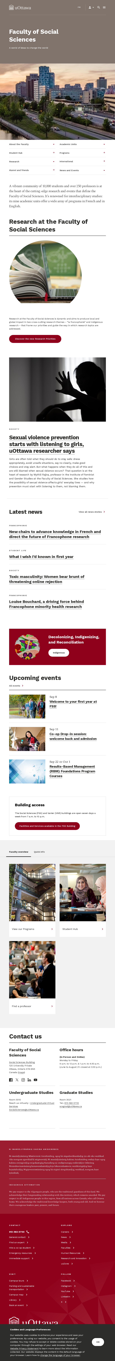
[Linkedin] (29, 1079)
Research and (73, 1258)
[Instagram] (23, 1080)
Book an (16, 1305)
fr (79, 7)
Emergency (20, 1253)
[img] (20, 7)
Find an (16, 1242)
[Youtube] (35, 1080)
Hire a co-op (20, 1247)
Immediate (19, 1258)
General (17, 1237)
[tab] (18, 853)
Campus (16, 1280)
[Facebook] (10, 1080)
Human (70, 1253)
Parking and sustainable (21, 1288)
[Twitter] (17, 1079)
